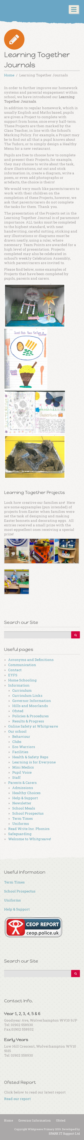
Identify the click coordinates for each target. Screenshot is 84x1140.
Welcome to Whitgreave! (29, 839)
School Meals (23, 808)
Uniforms (20, 823)
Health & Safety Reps (30, 757)
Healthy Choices (26, 792)
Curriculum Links (27, 695)
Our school (17, 731)
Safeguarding (20, 833)
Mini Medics (23, 767)
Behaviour (21, 736)
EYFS (12, 675)
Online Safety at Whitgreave (33, 726)
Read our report (17, 1098)
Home (8, 1120)
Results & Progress (28, 721)
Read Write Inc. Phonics (29, 828)
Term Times (22, 818)
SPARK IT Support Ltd (64, 1133)
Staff (16, 777)
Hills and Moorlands (30, 705)
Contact (15, 670)
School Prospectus (28, 813)
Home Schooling (22, 680)
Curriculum (22, 690)
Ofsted (17, 711)
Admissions (22, 787)
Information (19, 685)
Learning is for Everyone (34, 762)
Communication (22, 664)
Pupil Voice (22, 772)
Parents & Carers (22, 782)
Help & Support (25, 798)
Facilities (20, 751)
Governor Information (31, 700)
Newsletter (21, 803)
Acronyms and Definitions (31, 659)
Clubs (16, 741)
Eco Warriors (23, 746)
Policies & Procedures (30, 716)
